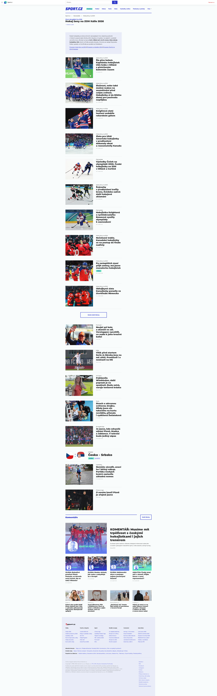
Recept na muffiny (114, 633)
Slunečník (95, 651)
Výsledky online (125, 9)
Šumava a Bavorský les (129, 635)
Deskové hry (115, 653)
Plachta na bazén (81, 651)
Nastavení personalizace (145, 686)
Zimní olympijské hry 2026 (73, 19)
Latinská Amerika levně (129, 639)
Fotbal (97, 9)
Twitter (140, 670)
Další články (146, 517)
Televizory (121, 653)
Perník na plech (113, 641)
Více (148, 9)
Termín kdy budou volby (71, 637)
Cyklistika (99, 464)
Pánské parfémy (137, 653)
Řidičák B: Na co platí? (143, 637)
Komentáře (71, 517)
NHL (96, 641)
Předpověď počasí (86, 648)
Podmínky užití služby (144, 676)
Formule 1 (99, 325)
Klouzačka (101, 651)
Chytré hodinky (129, 653)
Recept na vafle (113, 639)
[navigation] (2, 2)
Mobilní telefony (82, 653)
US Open (99, 375)
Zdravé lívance (112, 635)
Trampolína (89, 651)
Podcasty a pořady (139, 9)
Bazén (75, 651)
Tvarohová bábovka (114, 637)
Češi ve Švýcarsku (128, 637)
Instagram (141, 667)
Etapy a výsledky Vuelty (86, 633)
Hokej (104, 9)
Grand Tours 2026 (84, 641)
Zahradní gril (120, 651)
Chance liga (97, 631)
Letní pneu (108, 653)
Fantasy (89, 9)
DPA (95, 663)
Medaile (75, 49)
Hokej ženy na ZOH (102, 58)
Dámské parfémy (101, 653)
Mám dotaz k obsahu (144, 680)
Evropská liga (100, 426)
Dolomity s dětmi (128, 641)
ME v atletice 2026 (99, 637)
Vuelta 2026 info (84, 631)
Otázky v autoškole (143, 639)
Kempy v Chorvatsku (129, 631)
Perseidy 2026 (95, 648)
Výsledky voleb (69, 635)
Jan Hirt (82, 635)
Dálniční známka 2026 (143, 633)
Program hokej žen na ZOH (78, 47)
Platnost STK (141, 641)
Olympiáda (99, 159)
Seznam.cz (211, 2)
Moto (115, 9)
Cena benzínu (102, 648)
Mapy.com (78, 648)
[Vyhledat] (114, 2)
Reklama (141, 672)
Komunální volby (69, 641)
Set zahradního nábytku (110, 651)
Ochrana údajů (142, 678)
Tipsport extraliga (99, 635)
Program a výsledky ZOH (94, 47)
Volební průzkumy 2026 (71, 633)
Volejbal (90, 452)
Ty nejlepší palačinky (114, 631)
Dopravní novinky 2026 (144, 635)
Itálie (97, 350)
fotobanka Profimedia (107, 663)
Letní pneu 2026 (142, 631)
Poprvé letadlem (128, 633)
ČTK (93, 663)
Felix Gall (82, 639)
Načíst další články (94, 315)
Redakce (141, 661)
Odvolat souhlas (143, 684)
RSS (140, 663)
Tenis (110, 9)
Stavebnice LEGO (91, 653)
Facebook (141, 665)
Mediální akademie (143, 682)
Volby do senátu (69, 639)
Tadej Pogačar (83, 637)
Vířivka (125, 651)
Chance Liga (100, 490)
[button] (79, 67)
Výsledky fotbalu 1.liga (100, 633)
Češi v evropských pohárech (114, 648)
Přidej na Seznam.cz (144, 674)
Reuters (99, 663)
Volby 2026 (68, 631)
